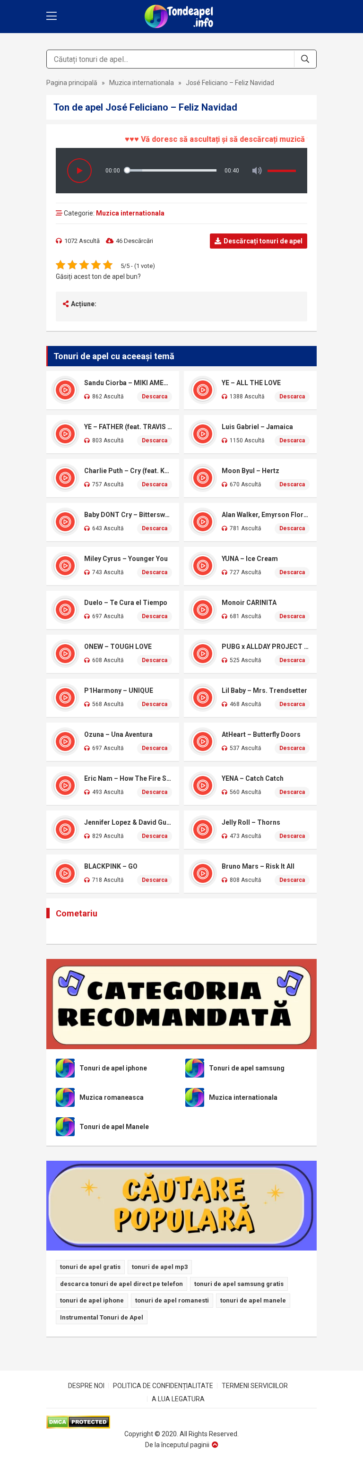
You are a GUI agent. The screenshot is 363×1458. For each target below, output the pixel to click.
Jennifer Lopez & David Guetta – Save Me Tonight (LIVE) (128, 822)
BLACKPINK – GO (111, 866)
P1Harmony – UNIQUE (118, 690)
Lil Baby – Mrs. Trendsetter (264, 690)
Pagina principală (71, 82)
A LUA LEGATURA (178, 1399)
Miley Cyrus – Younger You (126, 558)
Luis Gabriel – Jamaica (257, 427)
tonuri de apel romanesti (172, 1300)
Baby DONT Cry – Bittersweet (128, 514)
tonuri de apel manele (253, 1300)
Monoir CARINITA (249, 602)
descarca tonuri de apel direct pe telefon (121, 1283)
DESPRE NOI (86, 1385)
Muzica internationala (141, 82)
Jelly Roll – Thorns (251, 822)
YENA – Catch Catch (253, 778)
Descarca (154, 396)
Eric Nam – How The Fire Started (128, 778)
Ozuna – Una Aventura (118, 734)
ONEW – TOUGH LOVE (118, 646)
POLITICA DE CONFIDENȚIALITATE (163, 1385)
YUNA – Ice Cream (250, 558)
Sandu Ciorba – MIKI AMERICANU (128, 383)
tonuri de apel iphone (92, 1300)
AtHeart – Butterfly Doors (261, 734)
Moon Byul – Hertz (250, 470)
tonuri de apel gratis (90, 1266)
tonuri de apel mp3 (160, 1266)
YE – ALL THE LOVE (251, 383)
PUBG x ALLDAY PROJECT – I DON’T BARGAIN (266, 646)
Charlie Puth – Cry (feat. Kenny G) (128, 470)
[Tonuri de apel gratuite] (181, 16)
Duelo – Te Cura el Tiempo (125, 602)
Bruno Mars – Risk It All (258, 866)
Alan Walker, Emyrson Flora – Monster (266, 514)
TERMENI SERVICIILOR (255, 1385)
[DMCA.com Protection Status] (181, 1422)
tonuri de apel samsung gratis (239, 1283)
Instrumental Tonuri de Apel (101, 1317)
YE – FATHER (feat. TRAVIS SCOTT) (128, 427)
